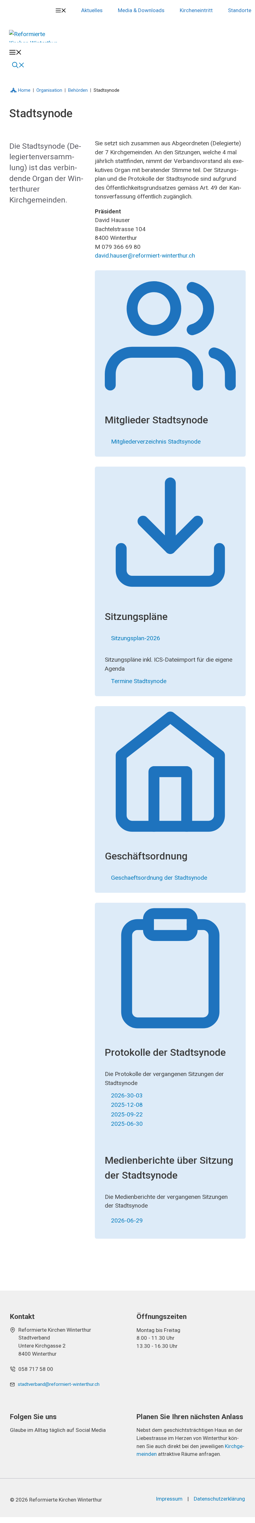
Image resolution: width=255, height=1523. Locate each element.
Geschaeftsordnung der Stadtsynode (159, 877)
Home (24, 90)
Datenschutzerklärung (219, 1499)
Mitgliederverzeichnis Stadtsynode (156, 441)
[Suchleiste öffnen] (18, 64)
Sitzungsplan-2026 (135, 638)
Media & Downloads (141, 10)
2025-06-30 (127, 1123)
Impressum (169, 1499)
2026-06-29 (127, 1220)
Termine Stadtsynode (138, 681)
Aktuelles (92, 10)
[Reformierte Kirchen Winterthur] (37, 36)
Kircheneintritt (196, 10)
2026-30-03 (127, 1095)
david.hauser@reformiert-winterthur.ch (145, 255)
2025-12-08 (127, 1104)
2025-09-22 (127, 1114)
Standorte (239, 10)
